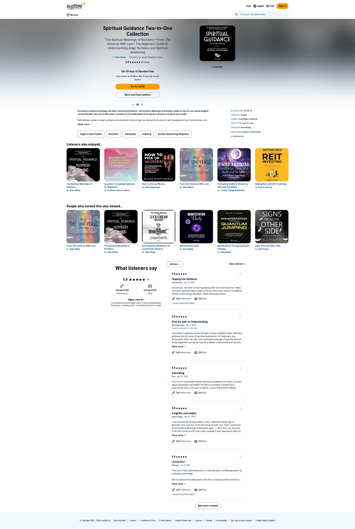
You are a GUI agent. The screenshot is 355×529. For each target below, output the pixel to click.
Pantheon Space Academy (118, 190)
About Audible (120, 520)
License (198, 520)
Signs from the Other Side (268, 246)
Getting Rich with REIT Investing (270, 184)
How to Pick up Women (153, 184)
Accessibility (221, 520)
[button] (133, 105)
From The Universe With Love (194, 184)
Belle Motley (75, 190)
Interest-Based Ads (183, 520)
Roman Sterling (265, 187)
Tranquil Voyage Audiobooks (233, 190)
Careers (133, 520)
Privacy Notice (165, 520)
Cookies (209, 520)
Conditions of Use (147, 520)
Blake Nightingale (152, 187)
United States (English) (265, 520)
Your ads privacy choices (241, 520)
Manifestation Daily (189, 246)
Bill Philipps (263, 249)
